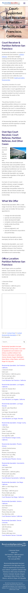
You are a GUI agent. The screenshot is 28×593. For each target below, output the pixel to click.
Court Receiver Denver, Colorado (12, 535)
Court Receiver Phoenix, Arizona (11, 459)
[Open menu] (24, 3)
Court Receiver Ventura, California (12, 516)
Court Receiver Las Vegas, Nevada (12, 418)
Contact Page (11, 333)
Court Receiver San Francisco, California (14, 380)
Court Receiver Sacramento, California (13, 478)
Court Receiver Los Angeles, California (13, 399)
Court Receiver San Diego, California (13, 497)
